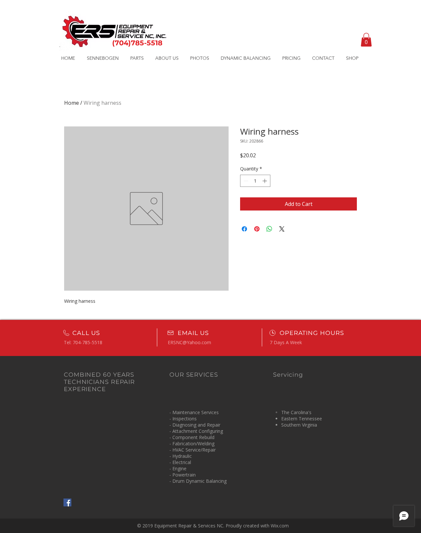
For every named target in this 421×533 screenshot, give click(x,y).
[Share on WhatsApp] (269, 229)
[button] (366, 40)
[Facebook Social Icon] (67, 502)
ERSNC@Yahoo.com (189, 342)
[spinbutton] (255, 181)
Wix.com (280, 525)
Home (71, 102)
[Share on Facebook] (244, 229)
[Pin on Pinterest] (257, 229)
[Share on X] (282, 229)
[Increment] (265, 181)
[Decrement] (245, 181)
